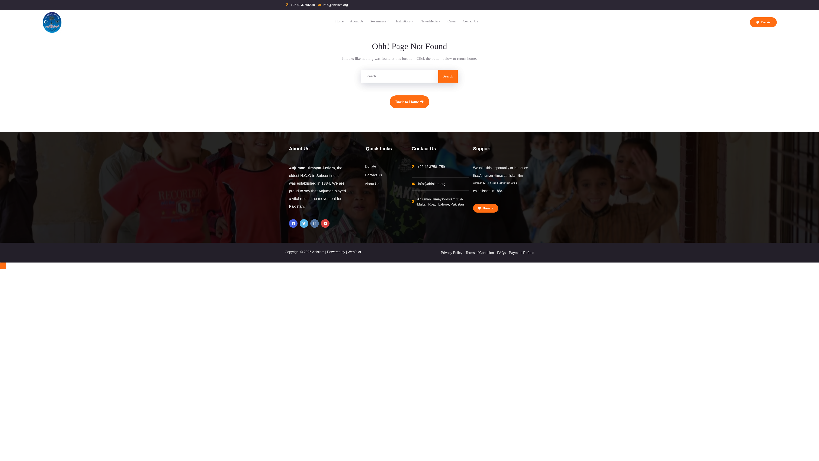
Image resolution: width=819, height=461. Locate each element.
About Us (356, 21)
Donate (765, 22)
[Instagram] (314, 223)
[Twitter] (304, 223)
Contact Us (470, 21)
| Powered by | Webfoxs (343, 252)
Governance (378, 21)
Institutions (403, 21)
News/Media (429, 21)
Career (451, 21)
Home (339, 21)
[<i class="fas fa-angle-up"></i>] (3, 266)
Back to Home (407, 102)
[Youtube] (325, 223)
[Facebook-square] (293, 223)
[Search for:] (399, 76)
